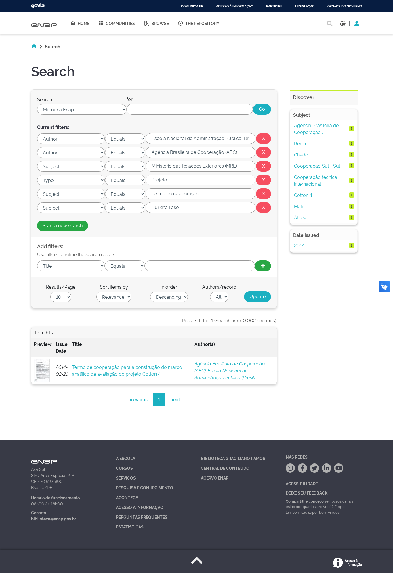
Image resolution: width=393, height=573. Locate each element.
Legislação (304, 6)
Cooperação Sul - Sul (317, 165)
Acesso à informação (234, 6)
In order (169, 286)
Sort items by (114, 286)
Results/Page (60, 286)
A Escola (125, 458)
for (130, 99)
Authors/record (219, 286)
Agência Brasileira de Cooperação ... (316, 128)
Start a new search (63, 225)
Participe (274, 6)
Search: (45, 99)
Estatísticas (130, 526)
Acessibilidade (302, 483)
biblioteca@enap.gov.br (53, 518)
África (300, 217)
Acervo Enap (214, 477)
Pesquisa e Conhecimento (144, 487)
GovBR (38, 6)
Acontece (127, 497)
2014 (299, 245)
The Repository (202, 23)
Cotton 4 (303, 195)
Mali (298, 206)
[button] (342, 23)
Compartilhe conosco (305, 500)
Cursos (124, 468)
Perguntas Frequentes (141, 517)
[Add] (263, 265)
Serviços (126, 477)
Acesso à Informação (139, 507)
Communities (120, 23)
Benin (300, 143)
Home (83, 23)
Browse (160, 23)
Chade (301, 154)
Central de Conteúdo (225, 468)
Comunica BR (192, 6)
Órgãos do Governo (344, 6)
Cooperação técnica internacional (315, 180)
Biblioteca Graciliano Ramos (233, 458)
